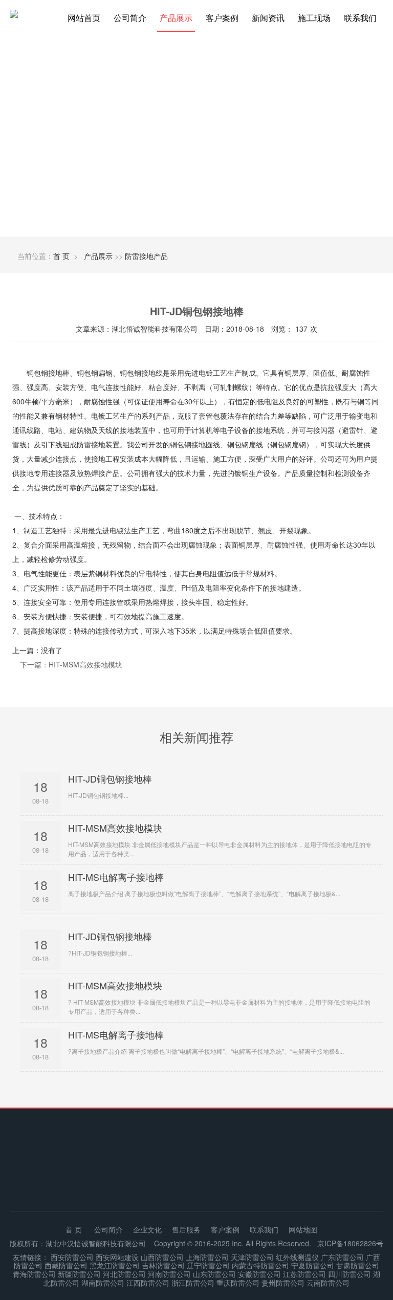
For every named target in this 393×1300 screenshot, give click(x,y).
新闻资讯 (268, 18)
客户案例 (222, 18)
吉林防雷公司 (163, 1265)
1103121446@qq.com (250, 1181)
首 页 (61, 256)
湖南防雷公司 (102, 1282)
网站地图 (303, 1229)
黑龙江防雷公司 (115, 1265)
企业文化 (147, 1229)
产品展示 (176, 18)
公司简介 (130, 18)
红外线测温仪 (297, 1257)
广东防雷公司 (342, 1257)
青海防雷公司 (34, 1274)
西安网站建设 (117, 1257)
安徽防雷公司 (259, 1274)
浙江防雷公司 (192, 1282)
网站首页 (84, 18)
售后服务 (186, 1229)
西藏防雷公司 (66, 1265)
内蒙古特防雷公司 (260, 1265)
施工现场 (314, 18)
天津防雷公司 (252, 1257)
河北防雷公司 (124, 1274)
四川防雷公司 (349, 1274)
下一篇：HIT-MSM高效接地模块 (71, 664)
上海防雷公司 (207, 1257)
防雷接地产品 (146, 256)
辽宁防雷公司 (208, 1265)
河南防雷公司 (169, 1274)
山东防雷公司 (214, 1274)
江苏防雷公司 (304, 1274)
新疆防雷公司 (79, 1274)
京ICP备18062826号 (350, 1243)
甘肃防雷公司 (357, 1265)
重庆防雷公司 (237, 1282)
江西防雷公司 (147, 1282)
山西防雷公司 (162, 1257)
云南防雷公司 (328, 1282)
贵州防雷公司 (282, 1282)
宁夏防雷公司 (312, 1265)
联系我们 (360, 18)
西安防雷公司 (72, 1257)
